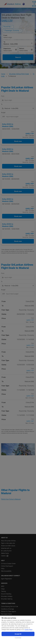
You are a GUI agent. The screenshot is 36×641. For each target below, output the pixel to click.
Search (18, 57)
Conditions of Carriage (7, 609)
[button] (12, 30)
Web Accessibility (6, 571)
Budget (3, 112)
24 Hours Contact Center (8, 563)
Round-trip (7, 27)
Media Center (5, 553)
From (5, 35)
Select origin (7, 37)
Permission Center (6, 614)
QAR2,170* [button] (7, 20)
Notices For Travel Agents (8, 611)
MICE (2, 586)
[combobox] (19, 100)
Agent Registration (6, 578)
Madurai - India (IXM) (10, 44)
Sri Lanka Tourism (6, 551)
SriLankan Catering (6, 599)
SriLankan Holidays (6, 596)
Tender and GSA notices (8, 546)
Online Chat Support (7, 566)
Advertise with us (6, 548)
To (4, 42)
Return (21, 48)
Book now (18, 141)
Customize (18, 637)
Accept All (18, 634)
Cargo (3, 589)
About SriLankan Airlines (8, 540)
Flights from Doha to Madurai (11, 499)
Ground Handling (6, 594)
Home (3, 74)
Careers (4, 556)
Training (3, 591)
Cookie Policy (28, 629)
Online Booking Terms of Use (9, 606)
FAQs (2, 568)
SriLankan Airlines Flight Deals (19, 74)
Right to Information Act (8, 543)
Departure (7, 48)
